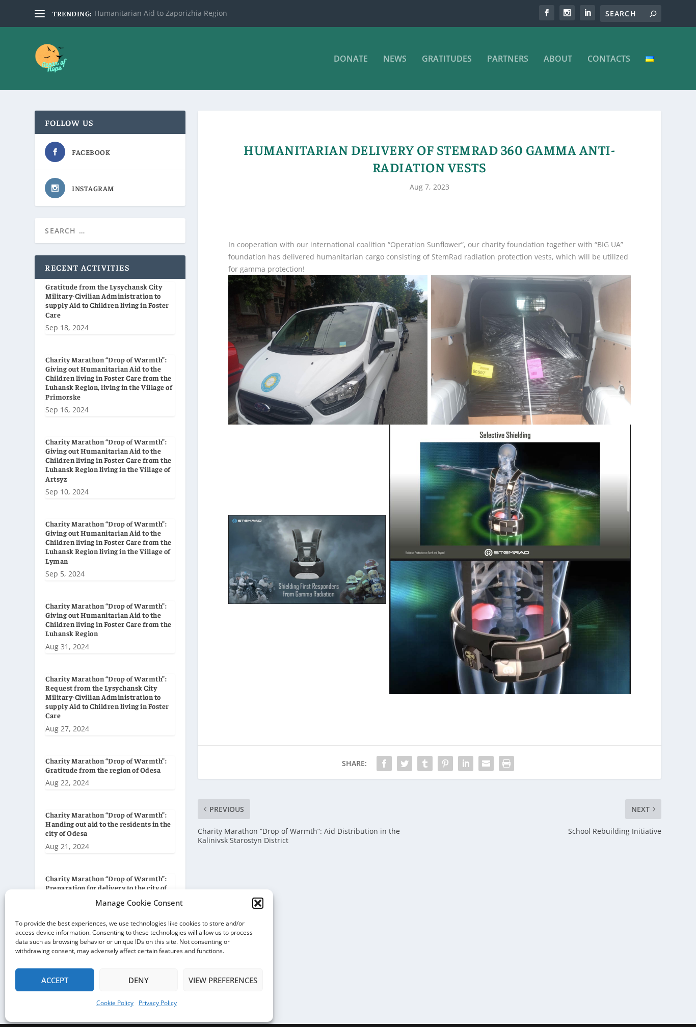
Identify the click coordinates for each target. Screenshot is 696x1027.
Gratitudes (447, 59)
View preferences (223, 980)
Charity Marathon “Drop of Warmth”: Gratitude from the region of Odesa (106, 765)
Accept (54, 980)
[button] (258, 903)
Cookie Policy (114, 1002)
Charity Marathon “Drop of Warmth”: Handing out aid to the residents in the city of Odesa (108, 823)
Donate (351, 59)
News (395, 59)
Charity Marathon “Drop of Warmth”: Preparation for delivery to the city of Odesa (106, 887)
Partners (507, 59)
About (558, 59)
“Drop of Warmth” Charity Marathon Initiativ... (172, 13)
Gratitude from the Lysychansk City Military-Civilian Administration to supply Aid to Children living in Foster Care (107, 300)
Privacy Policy (158, 1002)
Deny (138, 980)
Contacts (608, 59)
